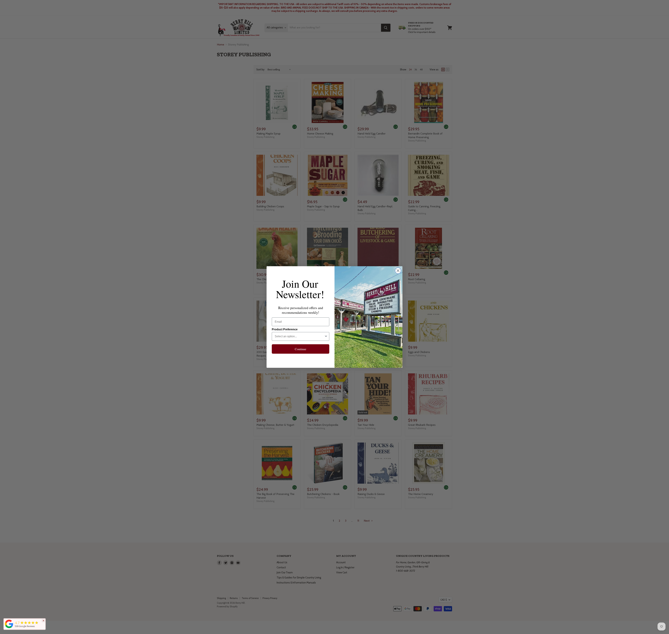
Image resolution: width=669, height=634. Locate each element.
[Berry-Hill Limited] (9, 628)
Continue (300, 349)
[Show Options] (326, 336)
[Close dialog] (398, 271)
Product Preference (285, 329)
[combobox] (299, 336)
